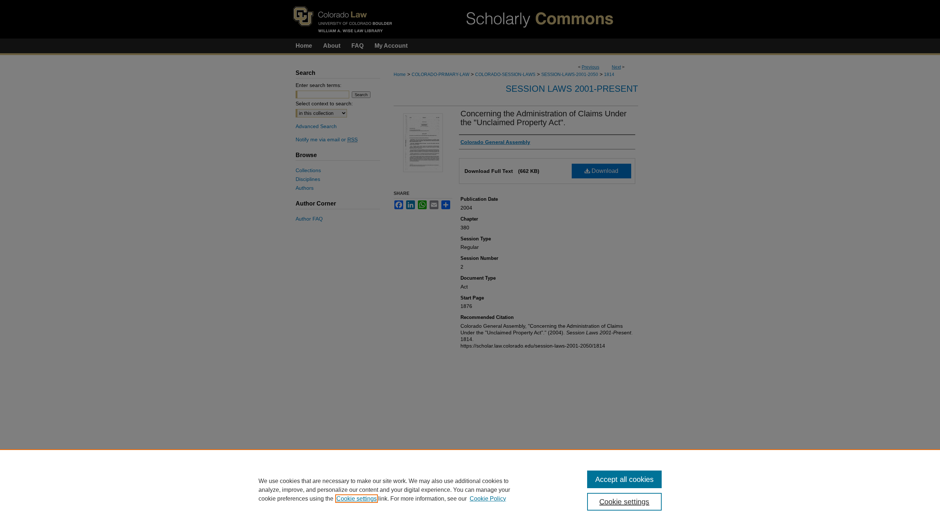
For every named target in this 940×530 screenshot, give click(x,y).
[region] (470, 489)
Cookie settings (356, 498)
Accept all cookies (624, 479)
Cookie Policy (488, 498)
